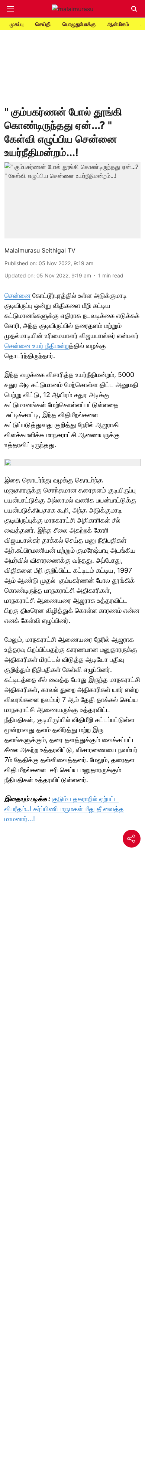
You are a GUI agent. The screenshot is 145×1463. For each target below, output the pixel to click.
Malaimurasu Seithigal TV (39, 250)
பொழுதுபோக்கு (79, 24)
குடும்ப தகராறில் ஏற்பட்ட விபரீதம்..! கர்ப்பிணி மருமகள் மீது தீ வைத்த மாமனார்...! (64, 809)
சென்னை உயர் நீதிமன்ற (36, 346)
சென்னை (17, 295)
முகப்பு (16, 24)
